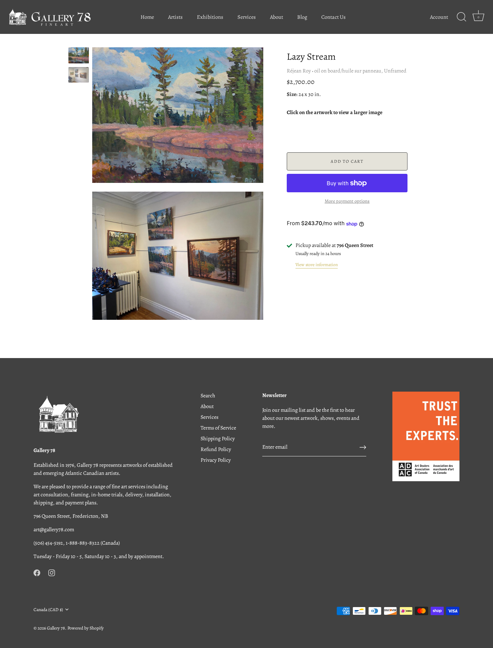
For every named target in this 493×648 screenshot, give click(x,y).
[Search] (461, 17)
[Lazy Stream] (78, 55)
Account (439, 17)
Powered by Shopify (85, 628)
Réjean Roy (299, 70)
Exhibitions (210, 17)
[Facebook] (37, 572)
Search (208, 395)
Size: (292, 94)
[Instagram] (51, 572)
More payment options (347, 201)
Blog (302, 17)
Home (147, 17)
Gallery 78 (56, 628)
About (276, 17)
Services (246, 17)
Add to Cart (347, 161)
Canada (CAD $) (48, 609)
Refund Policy (216, 449)
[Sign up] (363, 447)
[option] (79, 56)
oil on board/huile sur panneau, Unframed (360, 70)
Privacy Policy (216, 460)
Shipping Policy (218, 438)
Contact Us (333, 17)
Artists (175, 17)
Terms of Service (218, 428)
